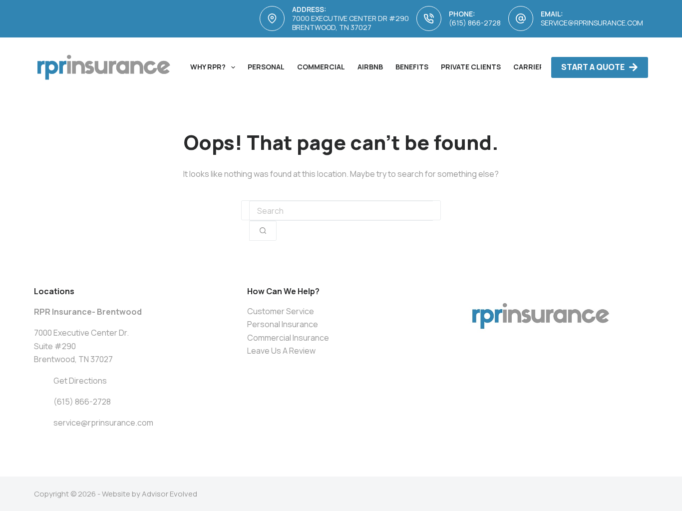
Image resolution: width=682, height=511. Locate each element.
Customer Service (280, 311)
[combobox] (341, 211)
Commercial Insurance (288, 337)
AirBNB (370, 66)
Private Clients (471, 66)
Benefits (411, 66)
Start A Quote (593, 66)
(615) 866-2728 (475, 22)
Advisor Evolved (169, 494)
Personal (266, 66)
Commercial (321, 66)
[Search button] (263, 231)
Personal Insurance (282, 324)
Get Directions (80, 380)
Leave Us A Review (281, 350)
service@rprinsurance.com (592, 22)
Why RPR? (208, 66)
